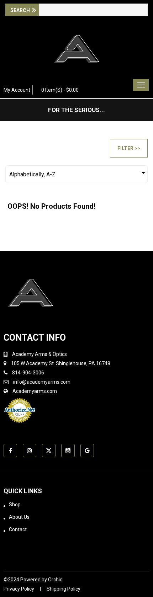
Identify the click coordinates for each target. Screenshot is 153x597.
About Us (19, 517)
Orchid (55, 579)
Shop (15, 504)
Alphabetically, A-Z (32, 174)
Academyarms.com (34, 391)
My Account (17, 90)
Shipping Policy (63, 589)
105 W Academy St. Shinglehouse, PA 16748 (60, 363)
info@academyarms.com (41, 382)
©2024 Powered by (26, 579)
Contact (18, 529)
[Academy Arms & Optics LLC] (76, 51)
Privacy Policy (19, 589)
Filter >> (128, 148)
